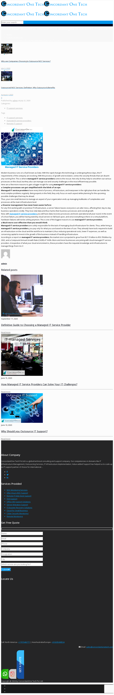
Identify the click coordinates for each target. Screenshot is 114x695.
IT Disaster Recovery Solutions (19, 507)
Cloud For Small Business (17, 510)
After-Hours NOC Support (17, 493)
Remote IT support (14, 123)
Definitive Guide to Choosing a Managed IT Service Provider (36, 325)
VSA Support (12, 499)
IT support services (15, 37)
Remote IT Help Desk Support (19, 496)
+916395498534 (58, 642)
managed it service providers (19, 120)
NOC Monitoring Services (17, 490)
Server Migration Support (17, 504)
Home (9, 34)
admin (15, 100)
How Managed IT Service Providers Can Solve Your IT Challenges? (39, 384)
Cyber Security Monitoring (17, 513)
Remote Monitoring (15, 516)
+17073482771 (24, 642)
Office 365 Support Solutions (19, 501)
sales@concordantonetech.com (99, 647)
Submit (5, 569)
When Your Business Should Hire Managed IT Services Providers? (34, 40)
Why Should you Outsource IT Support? (24, 431)
